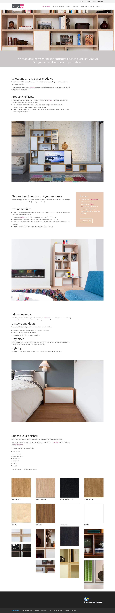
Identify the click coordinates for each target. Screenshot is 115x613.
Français (94, 1)
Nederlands (101, 1)
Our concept (46, 6)
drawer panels (18, 445)
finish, (50, 100)
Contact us (86, 221)
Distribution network (87, 6)
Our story (76, 6)
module (17, 320)
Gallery (68, 6)
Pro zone (88, 1)
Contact (82, 1)
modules (22, 217)
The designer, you (58, 6)
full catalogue (94, 199)
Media (98, 6)
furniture (31, 87)
